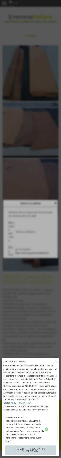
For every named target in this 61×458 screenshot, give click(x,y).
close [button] (56, 361)
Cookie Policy (9, 403)
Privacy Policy (24, 403)
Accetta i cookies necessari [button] (31, 450)
